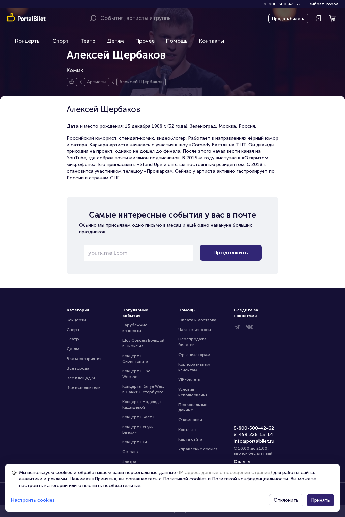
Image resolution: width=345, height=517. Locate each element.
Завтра (129, 461)
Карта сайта (190, 439)
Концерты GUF (136, 442)
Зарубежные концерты (135, 328)
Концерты (28, 41)
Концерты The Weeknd (136, 374)
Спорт (60, 41)
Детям (115, 41)
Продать (288, 18)
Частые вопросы (194, 329)
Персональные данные (193, 407)
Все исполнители (84, 387)
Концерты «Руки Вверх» (138, 429)
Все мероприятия (84, 358)
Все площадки (81, 378)
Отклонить (286, 500)
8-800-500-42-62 (282, 4)
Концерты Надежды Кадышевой (142, 404)
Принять (320, 500)
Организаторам (194, 354)
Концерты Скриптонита (135, 359)
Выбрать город (323, 4)
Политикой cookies (185, 479)
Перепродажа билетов (193, 342)
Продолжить (230, 252)
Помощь (177, 41)
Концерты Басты (138, 417)
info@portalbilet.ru (254, 441)
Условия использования (193, 392)
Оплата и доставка (197, 320)
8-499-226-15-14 (253, 434)
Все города (78, 368)
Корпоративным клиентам (194, 367)
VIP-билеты (189, 379)
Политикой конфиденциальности (250, 479)
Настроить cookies (33, 500)
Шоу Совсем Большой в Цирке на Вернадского (143, 343)
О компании (190, 419)
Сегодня (130, 451)
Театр (87, 41)
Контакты (211, 41)
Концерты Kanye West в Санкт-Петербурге (143, 389)
